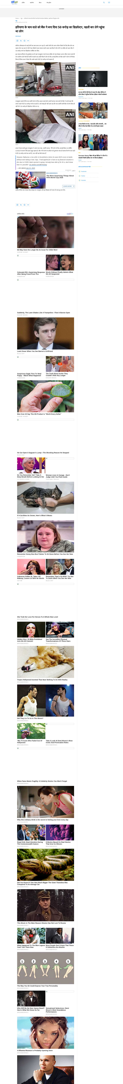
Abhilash (18, 36)
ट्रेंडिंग (23, 2)
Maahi (79, 128)
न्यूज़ (21, 18)
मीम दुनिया (49, 2)
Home (17, 18)
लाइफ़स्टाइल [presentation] (81, 89)
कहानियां (32, 2)
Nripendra (80, 96)
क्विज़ (40, 2)
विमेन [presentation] (79, 153)
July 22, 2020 (30, 168)
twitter (16, 97)
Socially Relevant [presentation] (84, 121)
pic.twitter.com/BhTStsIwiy (38, 165)
